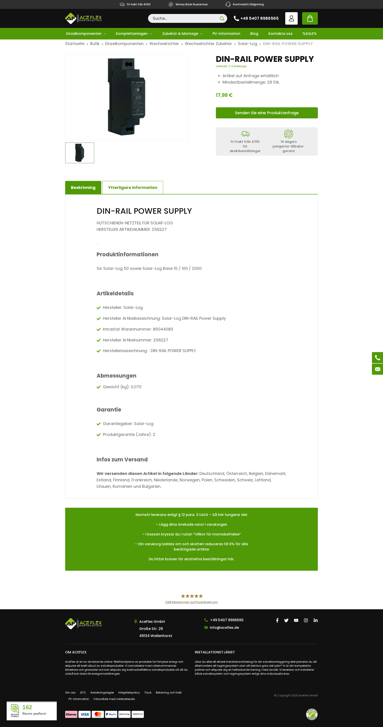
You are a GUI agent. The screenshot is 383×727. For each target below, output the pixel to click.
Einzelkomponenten (84, 33)
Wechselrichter (164, 43)
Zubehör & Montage (180, 33)
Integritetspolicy (129, 692)
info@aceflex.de (224, 627)
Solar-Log (247, 43)
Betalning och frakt (169, 692)
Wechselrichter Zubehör (208, 43)
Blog (254, 33)
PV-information (226, 33)
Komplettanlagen (132, 33)
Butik (95, 43)
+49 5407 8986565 (259, 18)
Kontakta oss (280, 33)
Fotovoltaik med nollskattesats (114, 699)
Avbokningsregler (102, 692)
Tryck (147, 692)
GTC (83, 692)
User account (291, 18)
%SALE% (310, 33)
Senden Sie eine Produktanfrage (267, 113)
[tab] (132, 187)
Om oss (70, 692)
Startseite (74, 43)
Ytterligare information (132, 187)
